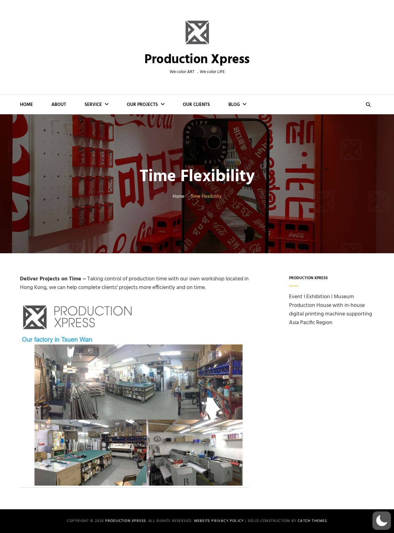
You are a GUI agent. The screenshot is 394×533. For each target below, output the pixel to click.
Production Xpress (197, 60)
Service (93, 104)
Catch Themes (312, 521)
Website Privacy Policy (219, 521)
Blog (234, 104)
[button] (381, 520)
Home (26, 104)
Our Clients (196, 104)
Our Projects (142, 104)
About (58, 104)
